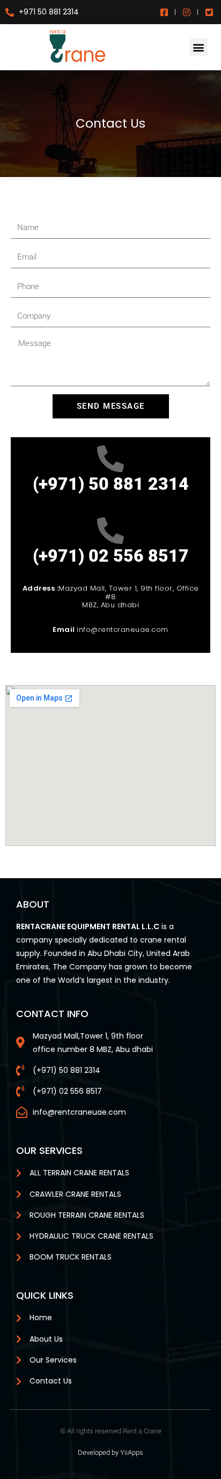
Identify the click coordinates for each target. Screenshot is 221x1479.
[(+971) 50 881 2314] (110, 458)
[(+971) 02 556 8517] (110, 530)
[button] (199, 47)
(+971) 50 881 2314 (111, 484)
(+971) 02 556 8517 (111, 556)
